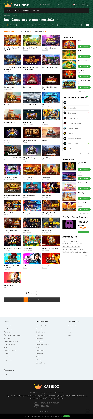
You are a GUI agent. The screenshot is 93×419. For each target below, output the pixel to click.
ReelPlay (25, 161)
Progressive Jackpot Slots (70, 241)
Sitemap (38, 360)
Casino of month (41, 326)
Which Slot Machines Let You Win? (72, 244)
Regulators (39, 354)
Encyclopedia (8, 360)
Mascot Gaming (8, 250)
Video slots (13, 25)
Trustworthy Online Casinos (12, 335)
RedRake (6, 160)
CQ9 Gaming (45, 124)
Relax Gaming (8, 215)
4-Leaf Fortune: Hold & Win (84, 81)
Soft (37, 347)
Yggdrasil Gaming (9, 179)
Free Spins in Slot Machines (71, 247)
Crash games (61, 25)
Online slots (7, 338)
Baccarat (46, 25)
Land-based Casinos (42, 344)
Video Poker (38, 25)
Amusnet (80, 165)
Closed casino (8, 332)
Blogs (5, 374)
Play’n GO (45, 50)
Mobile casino (40, 335)
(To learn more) (58, 416)
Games (17, 10)
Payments (39, 329)
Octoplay (80, 84)
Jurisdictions (40, 350)
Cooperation (72, 326)
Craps (53, 25)
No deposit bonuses (10, 350)
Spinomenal (45, 250)
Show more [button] (32, 293)
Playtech (25, 50)
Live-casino (39, 338)
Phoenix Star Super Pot (83, 203)
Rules (5, 347)
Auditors (38, 357)
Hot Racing (81, 173)
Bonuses (26, 10)
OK (66, 416)
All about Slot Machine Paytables (72, 249)
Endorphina (45, 179)
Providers (7, 357)
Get (83, 232)
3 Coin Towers (82, 40)
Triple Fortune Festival (82, 163)
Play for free (13, 43)
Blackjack (21, 25)
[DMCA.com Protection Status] (45, 407)
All (5, 25)
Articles (36, 10)
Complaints (39, 341)
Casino (8, 10)
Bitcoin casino (40, 332)
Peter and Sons (27, 232)
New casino (7, 326)
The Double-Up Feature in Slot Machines (75, 252)
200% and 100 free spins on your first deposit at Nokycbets (83, 223)
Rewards (6, 354)
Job (69, 335)
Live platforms (40, 363)
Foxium (6, 52)
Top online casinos (9, 344)
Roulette (29, 25)
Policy (70, 332)
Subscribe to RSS (46, 411)
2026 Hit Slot (81, 70)
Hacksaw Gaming (47, 106)
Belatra (25, 268)
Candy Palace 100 (82, 183)
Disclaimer (71, 329)
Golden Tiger (81, 192)
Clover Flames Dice (83, 60)
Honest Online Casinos (11, 341)
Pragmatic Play (8, 89)
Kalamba (44, 160)
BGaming (6, 142)
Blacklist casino (9, 329)
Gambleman (81, 50)
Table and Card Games (74, 25)
